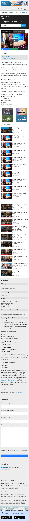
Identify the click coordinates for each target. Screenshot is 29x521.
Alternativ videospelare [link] (18, 31)
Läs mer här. (19, 392)
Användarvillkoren (15, 452)
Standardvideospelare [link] (7, 31)
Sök (23, 25)
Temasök (14, 22)
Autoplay (6, 125)
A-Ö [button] (21, 22)
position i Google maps (7, 380)
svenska (13, 106)
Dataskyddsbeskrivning (7, 475)
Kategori (5, 22)
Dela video (6, 49)
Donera (15, 49)
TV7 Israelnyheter (9, 58)
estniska (3, 106)
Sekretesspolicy (5, 452)
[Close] (27, 513)
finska (8, 106)
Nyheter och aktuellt (8, 56)
